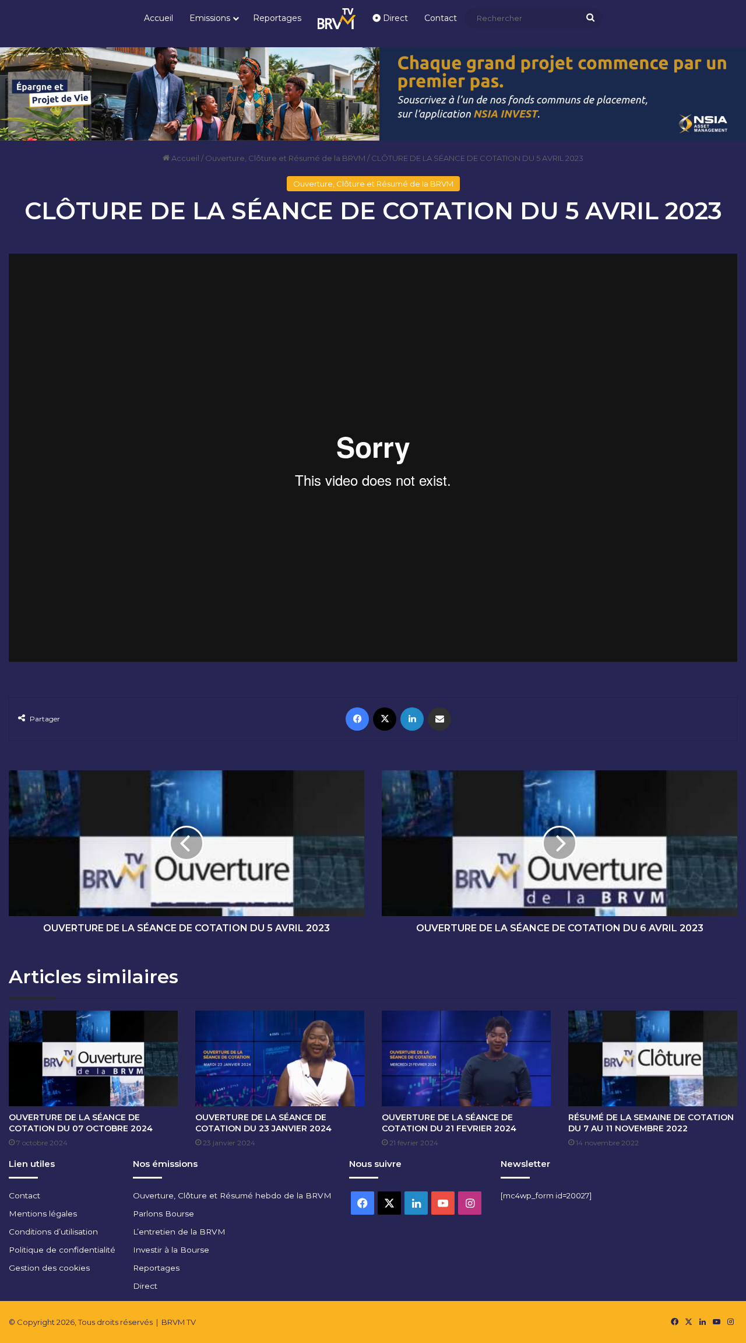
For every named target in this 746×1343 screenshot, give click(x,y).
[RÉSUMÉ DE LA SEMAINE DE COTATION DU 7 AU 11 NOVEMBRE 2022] (652, 1058)
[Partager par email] (439, 719)
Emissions (209, 18)
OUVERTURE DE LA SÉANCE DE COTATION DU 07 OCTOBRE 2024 (81, 1123)
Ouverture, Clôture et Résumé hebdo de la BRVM (232, 1195)
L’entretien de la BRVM (179, 1231)
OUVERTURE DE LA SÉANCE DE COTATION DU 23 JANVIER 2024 (263, 1123)
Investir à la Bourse (171, 1249)
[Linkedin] (412, 719)
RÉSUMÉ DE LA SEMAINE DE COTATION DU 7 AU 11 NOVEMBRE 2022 (651, 1123)
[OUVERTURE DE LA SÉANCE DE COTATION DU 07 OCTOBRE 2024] (93, 1058)
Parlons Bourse (163, 1213)
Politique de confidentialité (62, 1249)
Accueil (158, 18)
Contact (440, 18)
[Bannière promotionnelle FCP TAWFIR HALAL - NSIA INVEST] (373, 92)
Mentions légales (43, 1213)
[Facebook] (357, 719)
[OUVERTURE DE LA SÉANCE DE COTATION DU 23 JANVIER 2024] (279, 1058)
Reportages (277, 18)
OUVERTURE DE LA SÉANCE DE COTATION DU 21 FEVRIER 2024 (449, 1123)
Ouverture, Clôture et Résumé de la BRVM (285, 158)
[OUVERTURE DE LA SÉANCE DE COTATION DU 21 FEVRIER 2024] (466, 1058)
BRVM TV (178, 1322)
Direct (394, 18)
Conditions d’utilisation (53, 1231)
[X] (384, 719)
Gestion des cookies (49, 1267)
